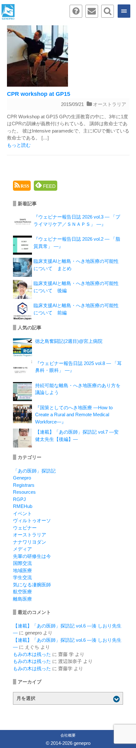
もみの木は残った (32, 654)
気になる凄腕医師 (32, 584)
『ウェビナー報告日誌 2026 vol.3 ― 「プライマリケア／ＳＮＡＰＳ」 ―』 (77, 220)
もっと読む (19, 145)
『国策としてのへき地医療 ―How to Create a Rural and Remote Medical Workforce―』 (74, 414)
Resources (24, 492)
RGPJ (19, 499)
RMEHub (22, 506)
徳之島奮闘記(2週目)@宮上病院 (68, 341)
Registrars (23, 485)
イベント (22, 513)
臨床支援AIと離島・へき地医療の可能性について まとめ (76, 264)
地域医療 (22, 570)
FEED (49, 186)
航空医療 (22, 591)
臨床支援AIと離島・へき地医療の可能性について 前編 (76, 309)
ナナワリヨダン (29, 542)
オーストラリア (109, 104)
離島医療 (22, 599)
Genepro (22, 477)
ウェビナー (25, 527)
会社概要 (68, 735)
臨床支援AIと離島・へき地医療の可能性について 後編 (76, 287)
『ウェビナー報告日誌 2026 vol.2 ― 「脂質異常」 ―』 (77, 242)
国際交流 (22, 563)
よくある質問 (76, 11)
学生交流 (22, 577)
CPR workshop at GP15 (38, 94)
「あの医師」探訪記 (34, 470)
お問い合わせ (91, 11)
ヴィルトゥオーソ (32, 520)
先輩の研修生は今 (32, 556)
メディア (22, 549)
